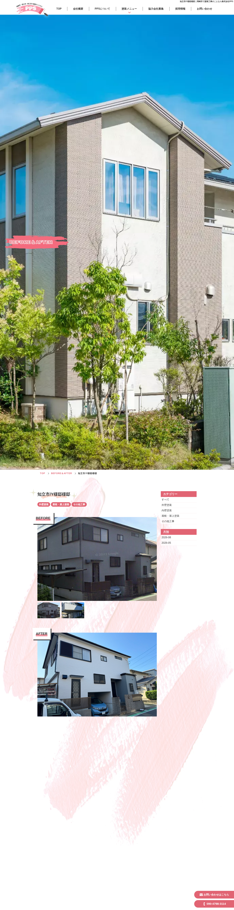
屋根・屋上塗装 (170, 515)
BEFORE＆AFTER (61, 473)
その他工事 (168, 521)
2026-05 (166, 542)
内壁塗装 (167, 510)
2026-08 (166, 537)
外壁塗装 (167, 505)
